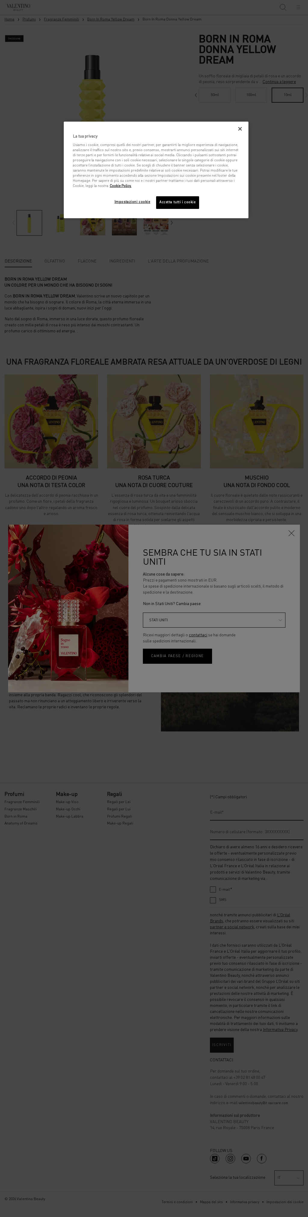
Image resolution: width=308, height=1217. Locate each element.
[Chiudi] (240, 128)
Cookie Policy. (120, 186)
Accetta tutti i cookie (177, 202)
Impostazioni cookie (132, 202)
